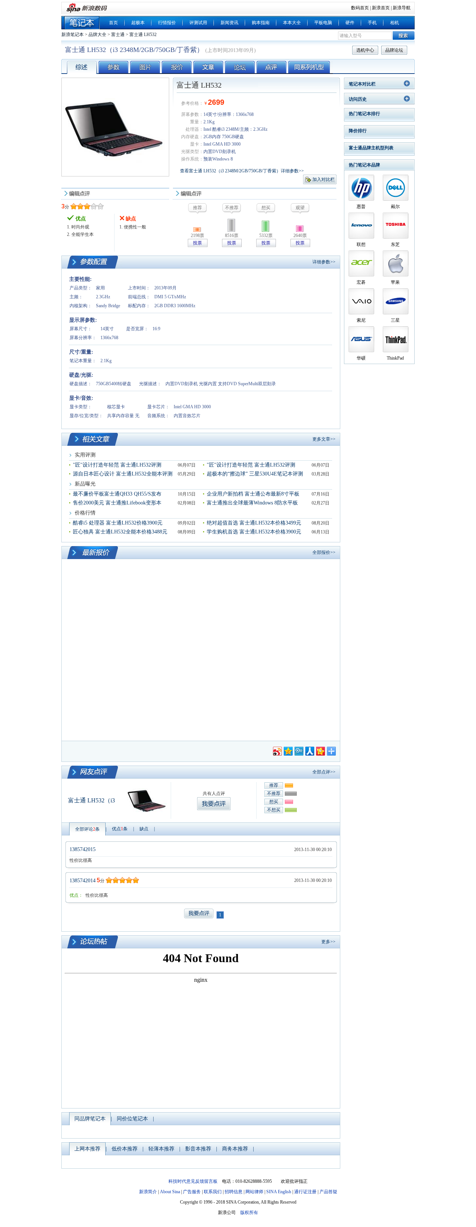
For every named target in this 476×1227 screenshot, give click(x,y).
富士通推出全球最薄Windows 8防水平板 (252, 503)
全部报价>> (323, 552)
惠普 (361, 206)
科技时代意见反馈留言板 (193, 1181)
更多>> (328, 941)
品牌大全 (97, 34)
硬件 (349, 22)
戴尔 (395, 206)
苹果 (395, 282)
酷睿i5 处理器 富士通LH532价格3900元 (118, 523)
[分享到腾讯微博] (298, 750)
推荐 (273, 785)
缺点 (143, 828)
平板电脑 (323, 22)
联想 (361, 244)
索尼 (361, 320)
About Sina (170, 1191)
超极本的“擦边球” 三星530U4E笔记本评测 (255, 474)
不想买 (273, 809)
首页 (113, 22)
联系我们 (213, 1191)
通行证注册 (305, 1191)
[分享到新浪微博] (276, 750)
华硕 (361, 358)
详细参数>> (323, 261)
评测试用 (198, 22)
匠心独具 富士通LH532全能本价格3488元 (120, 532)
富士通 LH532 (143, 34)
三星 (395, 320)
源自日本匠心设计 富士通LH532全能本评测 (123, 474)
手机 (372, 22)
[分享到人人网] (309, 750)
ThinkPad (395, 358)
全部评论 (87, 829)
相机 (394, 22)
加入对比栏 (323, 179)
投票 (197, 243)
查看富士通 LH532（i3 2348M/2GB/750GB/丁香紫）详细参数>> (242, 170)
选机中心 (365, 50)
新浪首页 (381, 7)
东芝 (395, 244)
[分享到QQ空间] (287, 750)
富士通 (118, 34)
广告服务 (192, 1191)
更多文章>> (323, 439)
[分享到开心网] (320, 750)
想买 (273, 801)
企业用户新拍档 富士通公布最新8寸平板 (253, 494)
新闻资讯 (229, 22)
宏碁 (361, 282)
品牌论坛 (394, 50)
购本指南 (261, 22)
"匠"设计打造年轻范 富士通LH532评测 (117, 465)
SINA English (278, 1191)
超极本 (138, 22)
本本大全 (292, 22)
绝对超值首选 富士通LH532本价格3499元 (254, 523)
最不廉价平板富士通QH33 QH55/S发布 (117, 494)
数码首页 (360, 7)
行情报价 (167, 22)
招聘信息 (233, 1191)
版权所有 (249, 1212)
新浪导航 (402, 7)
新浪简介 (148, 1191)
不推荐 (273, 793)
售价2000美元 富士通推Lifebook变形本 (117, 503)
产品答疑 (328, 1191)
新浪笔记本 (72, 34)
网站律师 (254, 1191)
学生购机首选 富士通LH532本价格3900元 (254, 532)
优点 (120, 828)
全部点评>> (323, 772)
